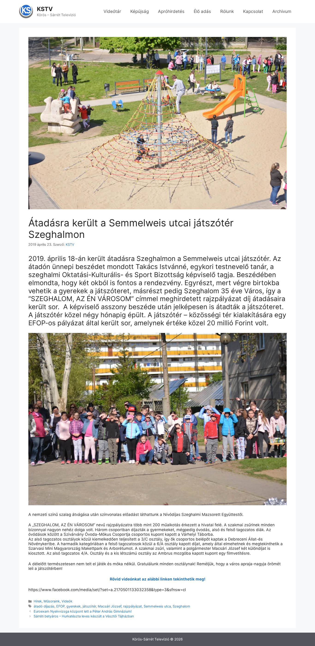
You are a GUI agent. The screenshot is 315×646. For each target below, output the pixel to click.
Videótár (112, 11)
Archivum (281, 11)
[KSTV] (26, 11)
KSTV (45, 9)
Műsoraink (52, 601)
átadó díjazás (44, 606)
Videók (67, 601)
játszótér (89, 606)
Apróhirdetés (171, 11)
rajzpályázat (132, 606)
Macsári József (109, 606)
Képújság (139, 11)
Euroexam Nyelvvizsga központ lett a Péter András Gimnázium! (83, 611)
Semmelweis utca (157, 606)
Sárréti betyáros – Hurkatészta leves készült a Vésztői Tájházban (84, 616)
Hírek (38, 601)
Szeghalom (181, 606)
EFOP (60, 606)
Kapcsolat (253, 11)
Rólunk (227, 11)
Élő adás (202, 11)
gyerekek (73, 606)
